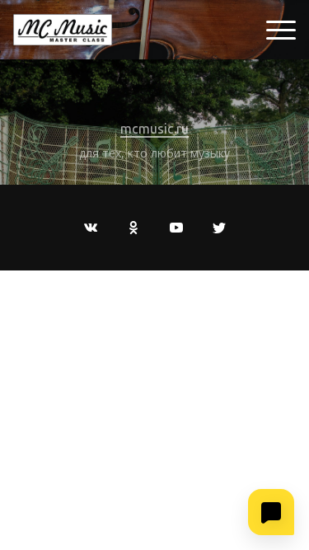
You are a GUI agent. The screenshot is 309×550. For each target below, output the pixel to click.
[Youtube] (176, 227)
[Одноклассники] (133, 227)
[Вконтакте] (90, 227)
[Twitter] (219, 227)
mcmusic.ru (154, 128)
